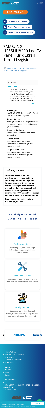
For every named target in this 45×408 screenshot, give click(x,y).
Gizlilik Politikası (10, 352)
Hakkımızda (9, 362)
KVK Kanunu (9, 357)
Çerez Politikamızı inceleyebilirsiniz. (25, 406)
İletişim (7, 375)
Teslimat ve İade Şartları (13, 360)
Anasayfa (8, 367)
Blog (7, 372)
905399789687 (10, 380)
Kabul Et (37, 403)
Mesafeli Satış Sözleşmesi (14, 354)
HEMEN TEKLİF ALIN (15, 12)
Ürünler (7, 370)
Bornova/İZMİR (10, 390)
